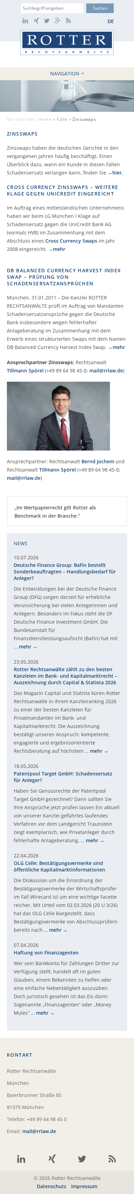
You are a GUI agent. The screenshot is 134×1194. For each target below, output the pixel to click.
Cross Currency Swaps (71, 240)
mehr (25, 646)
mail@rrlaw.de (106, 370)
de (111, 21)
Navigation (64, 73)
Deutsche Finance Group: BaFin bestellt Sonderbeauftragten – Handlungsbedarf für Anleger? (65, 571)
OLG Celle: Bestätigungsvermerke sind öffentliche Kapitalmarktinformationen (59, 866)
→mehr (56, 249)
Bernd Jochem (97, 461)
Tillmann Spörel (25, 370)
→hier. (115, 172)
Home (45, 119)
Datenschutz (51, 1186)
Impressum (84, 1186)
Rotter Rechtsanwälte (67, 42)
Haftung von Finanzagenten (46, 952)
